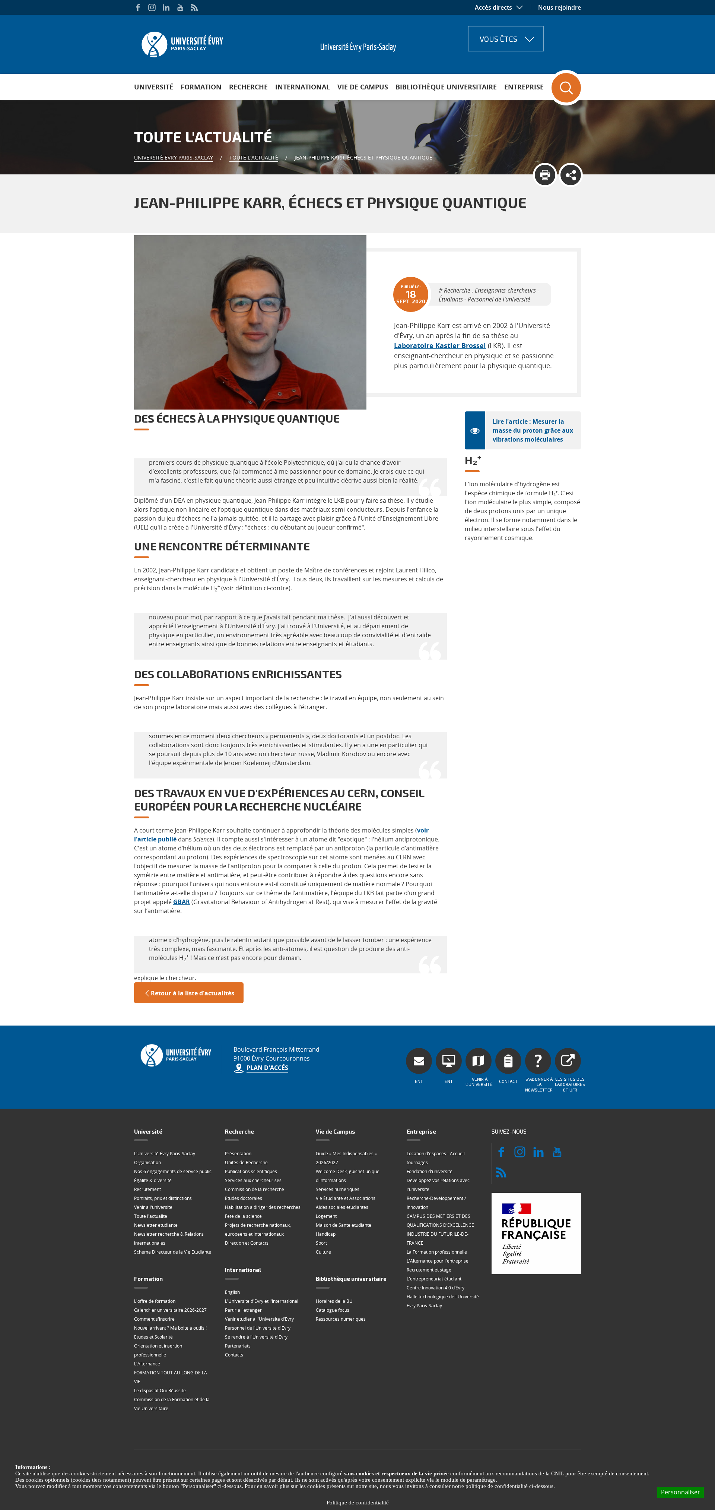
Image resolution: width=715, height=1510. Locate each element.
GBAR (181, 902)
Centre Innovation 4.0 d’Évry (435, 1288)
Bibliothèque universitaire (446, 86)
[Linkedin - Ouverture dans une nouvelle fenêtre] (166, 7)
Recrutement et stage (429, 1270)
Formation (201, 86)
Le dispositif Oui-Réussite (160, 1390)
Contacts (234, 1355)
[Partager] (571, 175)
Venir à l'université (153, 1207)
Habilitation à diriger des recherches (263, 1207)
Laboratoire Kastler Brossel (440, 345)
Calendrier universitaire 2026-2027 (170, 1310)
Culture (323, 1252)
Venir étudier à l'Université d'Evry (259, 1319)
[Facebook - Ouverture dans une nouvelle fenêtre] (138, 7)
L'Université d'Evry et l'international (261, 1301)
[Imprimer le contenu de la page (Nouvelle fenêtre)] (545, 175)
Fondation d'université (429, 1171)
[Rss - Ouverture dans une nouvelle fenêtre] (194, 7)
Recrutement (147, 1189)
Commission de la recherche (254, 1189)
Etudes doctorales (243, 1198)
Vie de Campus (362, 86)
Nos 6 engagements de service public (173, 1171)
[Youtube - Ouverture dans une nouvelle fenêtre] (180, 7)
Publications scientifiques (251, 1171)
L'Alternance (147, 1364)
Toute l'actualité (253, 157)
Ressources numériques (341, 1319)
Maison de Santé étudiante (343, 1225)
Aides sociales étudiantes (342, 1207)
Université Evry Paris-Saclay (173, 157)
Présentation (238, 1153)
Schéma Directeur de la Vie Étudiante (172, 1252)
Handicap (326, 1234)
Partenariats (238, 1346)
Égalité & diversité (153, 1180)
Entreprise (524, 86)
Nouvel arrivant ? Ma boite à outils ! (170, 1328)
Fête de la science (243, 1216)
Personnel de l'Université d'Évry (257, 1328)
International (302, 86)
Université (153, 86)
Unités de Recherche (246, 1162)
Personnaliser (680, 1492)
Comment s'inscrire (154, 1319)
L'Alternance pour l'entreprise (437, 1261)
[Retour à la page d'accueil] (181, 42)
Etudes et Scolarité (153, 1337)
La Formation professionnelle (437, 1252)
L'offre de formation (154, 1301)
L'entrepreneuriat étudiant (434, 1279)
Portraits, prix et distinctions (163, 1198)
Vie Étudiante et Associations (345, 1198)
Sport (321, 1243)
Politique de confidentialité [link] (358, 1503)
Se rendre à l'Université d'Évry (256, 1337)
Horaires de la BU (334, 1301)
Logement (326, 1216)
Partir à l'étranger (243, 1310)
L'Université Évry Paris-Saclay (164, 1153)
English (232, 1292)
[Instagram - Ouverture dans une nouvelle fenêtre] (152, 7)
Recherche (248, 86)
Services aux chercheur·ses (253, 1180)
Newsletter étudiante (156, 1225)
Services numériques (337, 1189)
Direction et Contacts (246, 1243)
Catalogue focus (332, 1310)
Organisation (147, 1162)
